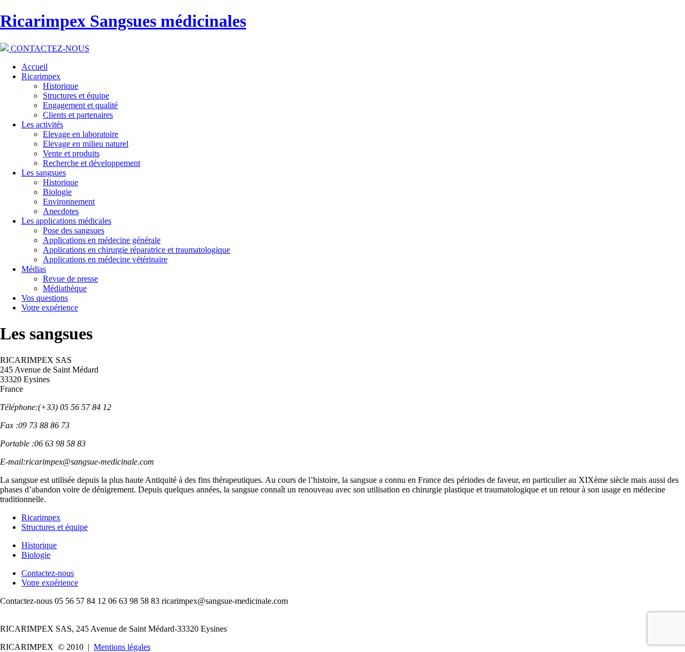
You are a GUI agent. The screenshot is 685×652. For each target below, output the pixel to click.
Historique (60, 85)
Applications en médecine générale (102, 240)
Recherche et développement (91, 163)
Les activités (42, 124)
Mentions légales (122, 646)
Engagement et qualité (80, 105)
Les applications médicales (66, 220)
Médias (33, 269)
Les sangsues (43, 172)
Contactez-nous (47, 573)
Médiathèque (65, 288)
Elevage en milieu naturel (85, 143)
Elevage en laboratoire (80, 134)
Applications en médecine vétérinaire (105, 259)
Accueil (34, 66)
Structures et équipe (76, 95)
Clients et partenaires (78, 114)
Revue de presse (70, 278)
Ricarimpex (40, 76)
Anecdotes (61, 211)
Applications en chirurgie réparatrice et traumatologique (136, 249)
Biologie (57, 191)
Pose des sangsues (73, 230)
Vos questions (44, 297)
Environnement (69, 201)
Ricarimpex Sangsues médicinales (123, 21)
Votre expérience (49, 307)
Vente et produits (71, 153)
